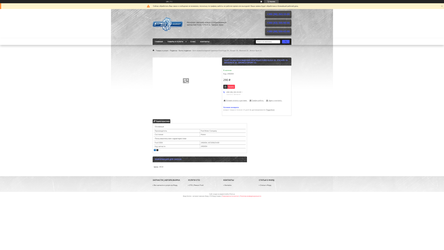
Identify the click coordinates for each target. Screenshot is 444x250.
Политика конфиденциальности (250, 196)
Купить (231, 87)
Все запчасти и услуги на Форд (165, 185)
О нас (193, 42)
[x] (157, 150)
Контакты (205, 42)
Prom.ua (232, 194)
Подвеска (173, 51)
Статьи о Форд (265, 185)
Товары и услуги (175, 42)
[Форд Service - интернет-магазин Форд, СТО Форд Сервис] (168, 24)
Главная (159, 42)
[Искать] (286, 41)
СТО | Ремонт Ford (196, 185)
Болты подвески (185, 51)
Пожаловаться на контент (230, 196)
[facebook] (155, 150)
